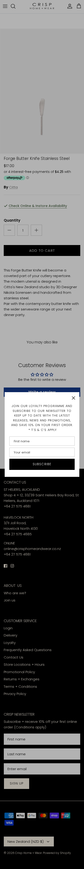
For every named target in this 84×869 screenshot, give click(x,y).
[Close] (73, 398)
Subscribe (42, 464)
